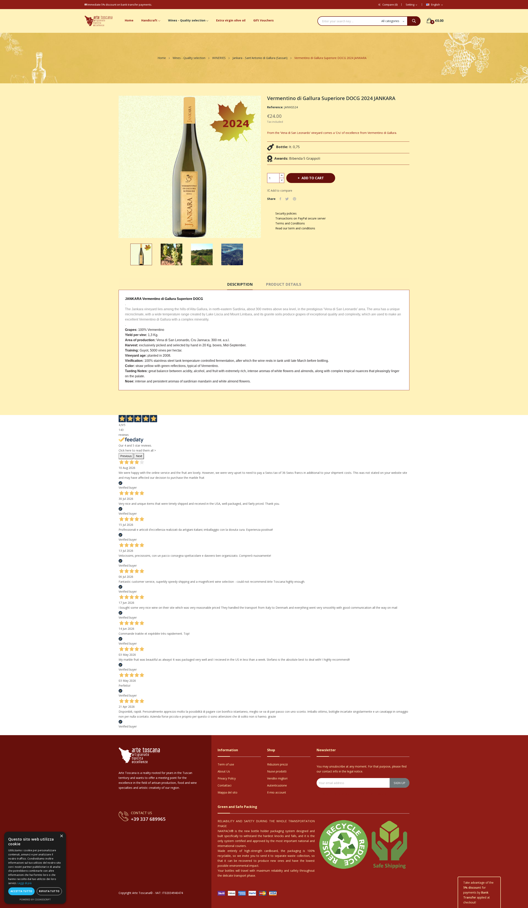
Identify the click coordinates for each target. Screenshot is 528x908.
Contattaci (224, 785)
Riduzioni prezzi (277, 764)
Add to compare (281, 190)
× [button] (61, 836)
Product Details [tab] (283, 284)
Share (280, 199)
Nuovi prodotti (276, 771)
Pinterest (294, 199)
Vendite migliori (277, 778)
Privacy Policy (227, 778)
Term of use (226, 764)
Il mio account (276, 792)
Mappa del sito (227, 792)
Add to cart (313, 178)
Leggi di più (25, 883)
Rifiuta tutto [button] (49, 891)
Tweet (287, 199)
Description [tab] (240, 284)
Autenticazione (277, 785)
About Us (224, 771)
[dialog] (35, 868)
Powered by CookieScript (35, 899)
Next (139, 456)
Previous (126, 456)
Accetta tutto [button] (21, 891)
